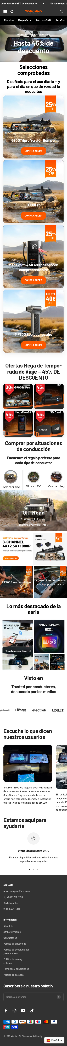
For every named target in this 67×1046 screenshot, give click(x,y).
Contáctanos (10, 937)
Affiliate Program (12, 931)
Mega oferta (24, 20)
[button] (54, 1040)
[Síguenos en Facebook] (5, 1010)
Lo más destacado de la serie (33, 609)
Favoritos (9, 20)
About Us (8, 926)
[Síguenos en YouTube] (23, 1010)
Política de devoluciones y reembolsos (16, 951)
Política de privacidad (14, 943)
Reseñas (60, 20)
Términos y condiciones (16, 968)
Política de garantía (13, 974)
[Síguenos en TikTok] (32, 1010)
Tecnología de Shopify (32, 1036)
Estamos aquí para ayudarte (24, 823)
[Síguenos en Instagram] (14, 1010)
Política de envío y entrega (13, 961)
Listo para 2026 (43, 20)
